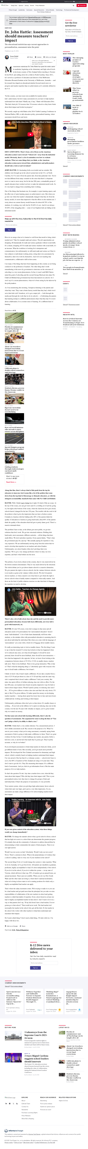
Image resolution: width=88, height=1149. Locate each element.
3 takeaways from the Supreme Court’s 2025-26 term (35, 1035)
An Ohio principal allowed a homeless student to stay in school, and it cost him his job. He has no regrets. (73, 257)
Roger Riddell (14, 56)
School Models (50, 10)
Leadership (21, 10)
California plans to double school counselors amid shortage (74, 1064)
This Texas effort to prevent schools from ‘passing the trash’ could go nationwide (78, 94)
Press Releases (40, 5)
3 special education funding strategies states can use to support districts (78, 77)
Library (27, 5)
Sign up (10, 230)
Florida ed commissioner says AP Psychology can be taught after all (75, 1035)
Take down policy (28, 1142)
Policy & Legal (13, 10)
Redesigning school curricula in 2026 (74, 130)
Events (32, 5)
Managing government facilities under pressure (75, 141)
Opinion (21, 5)
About (23, 1100)
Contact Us (25, 1106)
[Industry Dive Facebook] (10, 1103)
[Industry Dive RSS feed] (17, 1103)
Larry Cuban (25, 503)
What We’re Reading (28, 1118)
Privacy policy (9, 1142)
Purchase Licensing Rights (29, 1112)
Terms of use (18, 1142)
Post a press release (75, 225)
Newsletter (25, 1109)
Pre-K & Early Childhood (44, 12)
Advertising (43, 1100)
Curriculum (29, 10)
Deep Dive (14, 5)
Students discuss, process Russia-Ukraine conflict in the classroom (74, 1077)
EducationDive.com (34, 17)
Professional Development (71, 10)
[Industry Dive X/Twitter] (13, 1103)
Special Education (39, 10)
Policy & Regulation (22, 930)
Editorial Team (26, 1103)
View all (65, 166)
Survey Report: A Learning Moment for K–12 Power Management (75, 155)
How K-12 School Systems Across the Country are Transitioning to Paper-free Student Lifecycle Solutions (73, 322)
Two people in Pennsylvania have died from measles (73, 268)
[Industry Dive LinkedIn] (6, 1103)
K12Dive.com (47, 17)
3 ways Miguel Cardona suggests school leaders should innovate (36, 1058)
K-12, (14, 930)
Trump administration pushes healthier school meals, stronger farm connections (72, 244)
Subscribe (83, 5)
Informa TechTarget (34, 1134)
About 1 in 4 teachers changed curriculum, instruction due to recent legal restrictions (75, 1050)
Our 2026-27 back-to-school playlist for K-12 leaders (78, 109)
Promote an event (74, 304)
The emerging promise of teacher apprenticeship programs (78, 62)
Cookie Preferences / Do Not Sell (45, 1142)
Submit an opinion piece (47, 1106)
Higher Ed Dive (24, 1)
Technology (59, 10)
